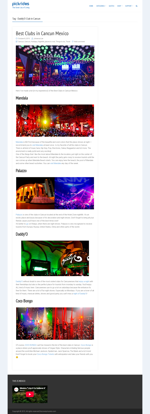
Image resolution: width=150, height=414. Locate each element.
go (27, 224)
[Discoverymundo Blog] (20, 3)
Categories (100, 6)
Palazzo (19, 215)
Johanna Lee (38, 38)
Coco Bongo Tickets (45, 354)
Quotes (111, 6)
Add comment (79, 42)
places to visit (50, 42)
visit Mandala (37, 145)
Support (128, 6)
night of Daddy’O (80, 294)
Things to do (60, 42)
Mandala (19, 142)
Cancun (21, 42)
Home (91, 6)
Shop (119, 6)
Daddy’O (19, 281)
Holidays (34, 42)
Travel (68, 42)
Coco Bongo (86, 345)
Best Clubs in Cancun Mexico (42, 33)
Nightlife (41, 42)
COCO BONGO (30, 345)
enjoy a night (84, 281)
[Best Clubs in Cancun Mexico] (55, 65)
